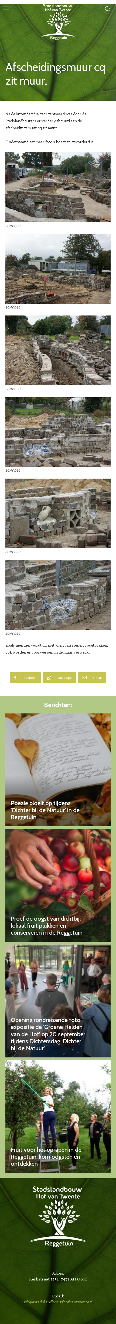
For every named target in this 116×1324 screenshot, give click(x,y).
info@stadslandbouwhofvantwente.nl (58, 1301)
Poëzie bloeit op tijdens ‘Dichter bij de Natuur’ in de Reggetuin (45, 810)
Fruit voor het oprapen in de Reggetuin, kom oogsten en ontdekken (46, 1157)
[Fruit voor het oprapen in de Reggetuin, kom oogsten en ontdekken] (58, 1116)
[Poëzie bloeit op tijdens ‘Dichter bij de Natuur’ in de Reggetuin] (58, 769)
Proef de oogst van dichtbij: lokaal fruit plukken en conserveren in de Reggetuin (47, 926)
